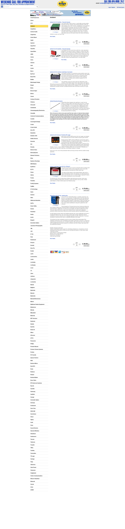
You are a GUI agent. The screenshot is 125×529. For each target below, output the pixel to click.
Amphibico (33, 28)
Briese (32, 93)
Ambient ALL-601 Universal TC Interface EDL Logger (60, 135)
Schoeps (32, 402)
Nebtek (32, 324)
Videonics (32, 464)
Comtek (32, 118)
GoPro (32, 203)
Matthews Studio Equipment (37, 304)
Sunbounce (33, 436)
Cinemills (32, 113)
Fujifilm (32, 186)
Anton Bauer (33, 37)
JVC (31, 231)
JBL (31, 228)
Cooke (32, 124)
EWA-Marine (33, 163)
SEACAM (32, 411)
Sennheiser (33, 414)
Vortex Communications (36, 475)
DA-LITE (32, 130)
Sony (31, 425)
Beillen (32, 79)
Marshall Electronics (35, 298)
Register (113, 7)
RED (31, 360)
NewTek (32, 326)
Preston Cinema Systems (36, 349)
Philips (32, 343)
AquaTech (33, 45)
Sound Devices (34, 428)
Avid (31, 65)
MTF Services (33, 318)
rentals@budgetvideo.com (108, 3)
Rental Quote (121, 7)
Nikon (31, 332)
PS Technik (33, 355)
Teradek (32, 444)
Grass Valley (33, 206)
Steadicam (33, 433)
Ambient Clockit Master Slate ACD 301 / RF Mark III (60, 166)
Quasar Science (34, 357)
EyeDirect (32, 166)
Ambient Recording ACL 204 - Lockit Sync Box (59, 195)
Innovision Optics (34, 222)
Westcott (32, 481)
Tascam (32, 439)
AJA (31, 23)
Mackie (32, 284)
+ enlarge (55, 32)
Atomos (32, 62)
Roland (32, 374)
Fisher (32, 172)
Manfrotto (32, 290)
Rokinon (32, 371)
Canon (32, 96)
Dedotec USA (33, 135)
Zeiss (31, 487)
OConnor (32, 335)
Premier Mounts (34, 346)
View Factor (33, 467)
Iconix (31, 217)
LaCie (31, 253)
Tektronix (32, 442)
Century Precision (34, 99)
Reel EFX (32, 366)
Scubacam (33, 405)
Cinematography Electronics (37, 110)
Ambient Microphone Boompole (56, 101)
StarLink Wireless (34, 430)
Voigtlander (33, 473)
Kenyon (32, 242)
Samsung (32, 391)
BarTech (32, 73)
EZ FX (31, 169)
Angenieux (33, 34)
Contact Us (121, 3)
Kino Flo (32, 248)
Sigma (32, 419)
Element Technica (34, 155)
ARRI (31, 54)
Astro (31, 59)
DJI (31, 144)
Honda (32, 208)
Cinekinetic (33, 107)
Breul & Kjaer (33, 90)
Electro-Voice (33, 149)
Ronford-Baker (34, 377)
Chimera (32, 102)
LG (31, 270)
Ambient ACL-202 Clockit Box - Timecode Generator (60, 22)
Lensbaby (32, 262)
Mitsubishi (33, 312)
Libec (31, 273)
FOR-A (32, 175)
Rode (31, 369)
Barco (31, 71)
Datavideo (32, 132)
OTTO (31, 338)
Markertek (32, 295)
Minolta (32, 310)
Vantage (32, 459)
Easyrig (32, 147)
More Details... (53, 36)
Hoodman (32, 211)
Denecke (32, 141)
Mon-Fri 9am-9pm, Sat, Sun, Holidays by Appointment (17, 4)
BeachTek (32, 76)
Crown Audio (33, 127)
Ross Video (33, 380)
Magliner (32, 287)
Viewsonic (33, 470)
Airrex (31, 20)
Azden (32, 68)
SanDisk (32, 394)
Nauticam (32, 321)
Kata (31, 236)
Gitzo (31, 197)
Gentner (32, 194)
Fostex (32, 177)
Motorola (32, 315)
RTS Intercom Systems (36, 383)
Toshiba (32, 450)
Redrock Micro (34, 363)
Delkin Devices (34, 138)
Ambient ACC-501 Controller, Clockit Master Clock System (61, 72)
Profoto (32, 352)
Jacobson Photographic (36, 225)
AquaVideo (33, 51)
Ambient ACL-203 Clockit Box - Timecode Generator (60, 48)
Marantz (32, 293)
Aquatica (32, 48)
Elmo (31, 158)
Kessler (32, 245)
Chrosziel (32, 104)
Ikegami (32, 220)
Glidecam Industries (35, 200)
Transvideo (33, 453)
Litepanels (33, 279)
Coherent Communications (37, 116)
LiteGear (32, 276)
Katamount (33, 239)
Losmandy (33, 281)
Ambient (33, 26)
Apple (31, 40)
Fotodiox (32, 180)
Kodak (32, 251)
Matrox (32, 301)
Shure (31, 416)
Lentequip (32, 265)
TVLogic (32, 456)
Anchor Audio (33, 31)
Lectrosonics (33, 256)
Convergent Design (35, 121)
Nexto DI (32, 329)
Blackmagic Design (35, 82)
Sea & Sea (33, 408)
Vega (31, 461)
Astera (32, 57)
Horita (31, 214)
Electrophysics (34, 152)
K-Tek (31, 234)
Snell (31, 422)
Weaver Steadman (34, 478)
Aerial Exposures (34, 17)
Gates (31, 192)
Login (109, 7)
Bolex (31, 88)
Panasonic (33, 340)
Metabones (33, 307)
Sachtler (32, 388)
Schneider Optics (34, 399)
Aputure (32, 43)
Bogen (32, 85)
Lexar (31, 267)
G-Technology (33, 189)
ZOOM (32, 489)
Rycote (32, 385)
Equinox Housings (35, 161)
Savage (32, 397)
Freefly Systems (34, 183)
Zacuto (32, 484)
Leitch (32, 259)
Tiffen (31, 447)
